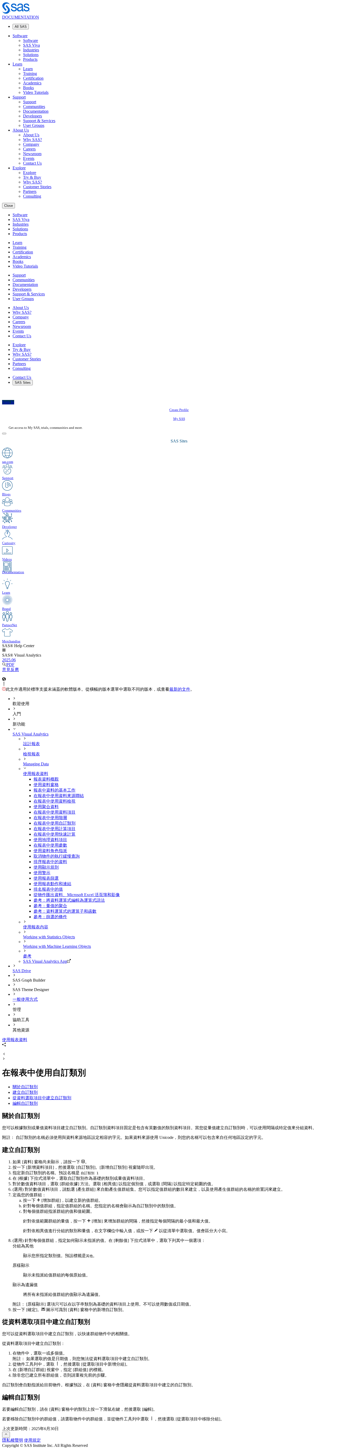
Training (30, 73)
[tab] (195, 823)
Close (8, 206)
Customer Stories (37, 187)
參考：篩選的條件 (50, 917)
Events (28, 158)
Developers (32, 116)
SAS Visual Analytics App (45, 961)
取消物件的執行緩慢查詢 (57, 856)
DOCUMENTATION (20, 17)
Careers (29, 149)
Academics (32, 83)
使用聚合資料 (46, 806)
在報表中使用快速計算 (54, 834)
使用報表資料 (35, 773)
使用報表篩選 (46, 878)
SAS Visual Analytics (30, 734)
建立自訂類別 (25, 1092)
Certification (33, 78)
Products (30, 59)
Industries (31, 50)
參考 (27, 956)
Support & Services (39, 120)
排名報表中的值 (48, 889)
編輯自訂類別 (25, 1103)
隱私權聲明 (12, 1440)
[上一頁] (4, 1054)
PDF (10, 664)
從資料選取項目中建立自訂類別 (42, 1098)
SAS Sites (23, 383)
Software (20, 36)
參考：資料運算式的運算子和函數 (65, 911)
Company (31, 144)
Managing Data (36, 764)
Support (19, 97)
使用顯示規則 (46, 867)
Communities (34, 106)
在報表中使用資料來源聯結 (59, 795)
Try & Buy (32, 177)
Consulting (32, 196)
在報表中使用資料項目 (54, 812)
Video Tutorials (35, 92)
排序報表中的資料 (50, 861)
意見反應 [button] (10, 669)
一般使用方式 (25, 999)
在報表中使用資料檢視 (54, 801)
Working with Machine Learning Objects (57, 946)
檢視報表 (31, 754)
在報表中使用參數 (50, 845)
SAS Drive (22, 971)
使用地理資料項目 (50, 839)
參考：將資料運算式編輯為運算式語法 (69, 900)
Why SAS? (32, 139)
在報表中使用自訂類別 (54, 823)
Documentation (35, 111)
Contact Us (32, 163)
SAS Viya (31, 45)
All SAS (21, 27)
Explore (19, 168)
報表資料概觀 (46, 779)
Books (28, 87)
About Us (21, 130)
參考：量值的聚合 (50, 905)
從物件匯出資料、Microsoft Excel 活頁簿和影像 (77, 894)
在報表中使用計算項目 (54, 828)
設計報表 (31, 744)
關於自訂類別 (25, 1087)
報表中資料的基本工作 (54, 790)
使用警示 (42, 872)
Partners (29, 191)
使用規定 (32, 1440)
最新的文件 (179, 689)
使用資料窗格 (46, 784)
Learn (17, 64)
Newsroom (32, 154)
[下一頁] (4, 1059)
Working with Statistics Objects (49, 937)
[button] (4, 650)
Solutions (31, 54)
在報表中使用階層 (50, 817)
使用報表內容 (35, 927)
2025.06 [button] (9, 660)
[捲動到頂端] (6, 1435)
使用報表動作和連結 (52, 883)
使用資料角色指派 (50, 850)
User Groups (33, 125)
